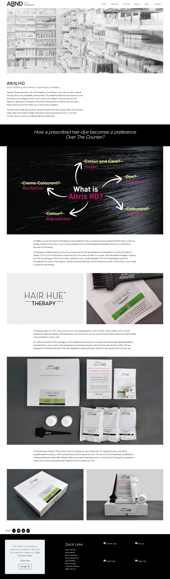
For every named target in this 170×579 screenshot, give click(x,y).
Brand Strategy (70, 563)
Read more (25, 560)
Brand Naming (70, 550)
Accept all (24, 566)
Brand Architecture (71, 558)
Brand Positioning (71, 555)
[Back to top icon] (158, 574)
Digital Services (70, 569)
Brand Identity (70, 552)
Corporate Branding (72, 566)
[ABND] (20, 4)
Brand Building (70, 561)
